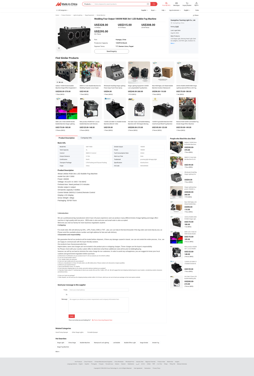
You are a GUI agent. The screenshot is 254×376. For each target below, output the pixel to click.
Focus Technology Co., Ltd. (114, 368)
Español (87, 364)
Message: (64, 299)
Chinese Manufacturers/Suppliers (103, 361)
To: (67, 294)
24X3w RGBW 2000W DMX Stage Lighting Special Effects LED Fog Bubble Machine (190, 218)
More (172, 43)
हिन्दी (154, 364)
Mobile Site (170, 361)
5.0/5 (177, 26)
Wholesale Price (130, 361)
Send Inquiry (112, 51)
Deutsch (123, 364)
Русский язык (109, 364)
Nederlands (131, 364)
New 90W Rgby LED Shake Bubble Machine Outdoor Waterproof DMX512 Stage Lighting (190, 203)
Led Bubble (116, 343)
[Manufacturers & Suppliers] (66, 4)
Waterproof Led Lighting (101, 343)
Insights (177, 361)
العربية (137, 364)
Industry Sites (139, 361)
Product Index (161, 361)
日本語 (149, 364)
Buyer (153, 10)
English (81, 364)
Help (163, 10)
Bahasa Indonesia (182, 364)
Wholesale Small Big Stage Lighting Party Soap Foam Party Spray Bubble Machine (190, 173)
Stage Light (60, 343)
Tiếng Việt (172, 364)
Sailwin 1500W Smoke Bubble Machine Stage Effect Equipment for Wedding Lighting (190, 143)
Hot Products (78, 361)
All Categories (62, 10)
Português (94, 364)
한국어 (143, 364)
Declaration (147, 368)
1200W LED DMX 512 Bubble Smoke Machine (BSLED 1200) (190, 263)
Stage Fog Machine (63, 347)
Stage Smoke (144, 343)
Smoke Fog (155, 343)
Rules (197, 10)
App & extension (174, 10)
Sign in (196, 5)
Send (71, 316)
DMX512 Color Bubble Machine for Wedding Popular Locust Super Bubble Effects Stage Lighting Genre (190, 158)
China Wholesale (118, 361)
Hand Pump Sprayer (62, 332)
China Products (88, 361)
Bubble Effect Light (130, 343)
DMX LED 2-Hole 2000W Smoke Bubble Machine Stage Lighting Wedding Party (190, 233)
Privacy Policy (156, 368)
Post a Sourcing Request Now (102, 320)
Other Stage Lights (77, 332)
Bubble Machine (85, 343)
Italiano (117, 364)
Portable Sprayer (92, 332)
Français (101, 364)
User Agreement (138, 368)
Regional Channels (150, 361)
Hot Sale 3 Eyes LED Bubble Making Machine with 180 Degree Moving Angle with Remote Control (190, 277)
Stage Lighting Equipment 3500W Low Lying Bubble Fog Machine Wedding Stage (190, 188)
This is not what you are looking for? (80, 320)
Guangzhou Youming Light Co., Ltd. (183, 20)
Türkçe (165, 364)
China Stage (72, 343)
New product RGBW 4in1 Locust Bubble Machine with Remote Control (190, 248)
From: (65, 290)
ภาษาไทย (159, 364)
